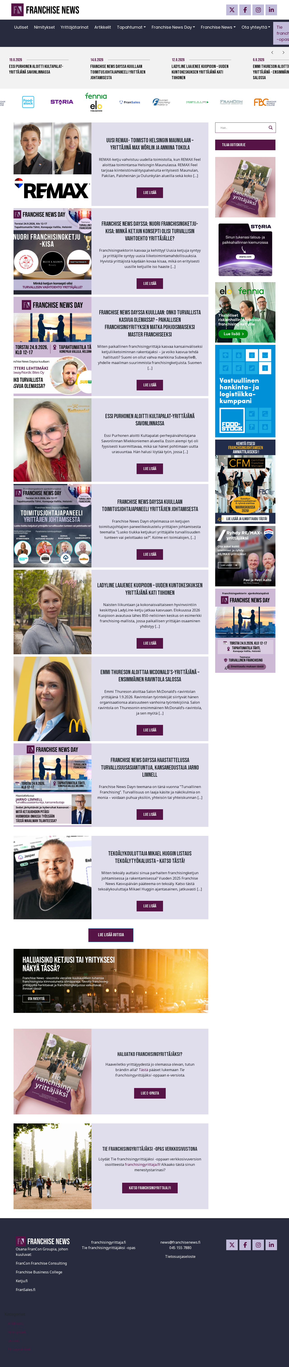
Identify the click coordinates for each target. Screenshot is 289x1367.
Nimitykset (44, 27)
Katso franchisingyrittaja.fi (150, 1188)
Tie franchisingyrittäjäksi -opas (108, 1247)
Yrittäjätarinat (75, 27)
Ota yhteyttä (254, 27)
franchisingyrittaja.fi (142, 1164)
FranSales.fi (25, 1289)
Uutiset (21, 27)
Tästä (143, 1069)
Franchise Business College (39, 1272)
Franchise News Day (172, 27)
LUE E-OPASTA (150, 1093)
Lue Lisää (149, 192)
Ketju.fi (22, 1280)
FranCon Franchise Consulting (41, 1263)
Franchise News (216, 27)
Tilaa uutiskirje (233, 145)
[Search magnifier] (271, 127)
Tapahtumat (129, 27)
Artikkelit (102, 27)
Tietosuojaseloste (180, 1256)
